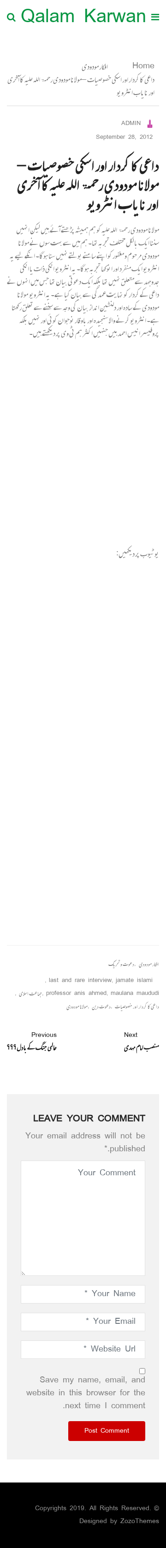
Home (141, 66)
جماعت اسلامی (30, 993)
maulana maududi (135, 993)
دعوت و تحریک (121, 964)
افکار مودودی (95, 66)
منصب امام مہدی (141, 1042)
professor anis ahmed (76, 993)
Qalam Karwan (83, 18)
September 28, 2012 (124, 137)
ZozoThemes (139, 1521)
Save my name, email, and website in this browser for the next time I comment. (85, 1393)
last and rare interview (80, 981)
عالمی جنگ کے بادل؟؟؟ (32, 1042)
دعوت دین (101, 1006)
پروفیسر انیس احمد (138, 333)
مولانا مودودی (77, 1006)
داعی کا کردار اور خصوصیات (137, 1006)
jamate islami (134, 981)
